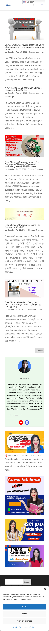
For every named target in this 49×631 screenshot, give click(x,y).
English (30, 2)
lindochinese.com (15, 415)
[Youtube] (21, 422)
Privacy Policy (29, 627)
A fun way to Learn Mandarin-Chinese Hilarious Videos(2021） (23, 89)
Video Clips (9, 96)
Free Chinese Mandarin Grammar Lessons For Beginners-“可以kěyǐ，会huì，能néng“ (23, 304)
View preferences (24, 621)
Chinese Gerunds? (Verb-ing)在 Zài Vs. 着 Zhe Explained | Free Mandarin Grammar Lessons (24, 47)
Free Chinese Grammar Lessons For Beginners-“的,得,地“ (22, 226)
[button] (45, 589)
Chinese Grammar (36, 52)
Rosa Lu (10, 52)
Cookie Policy (18, 627)
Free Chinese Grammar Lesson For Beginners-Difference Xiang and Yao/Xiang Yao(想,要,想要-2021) (22, 164)
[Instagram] (27, 422)
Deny (24, 614)
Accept (25, 606)
